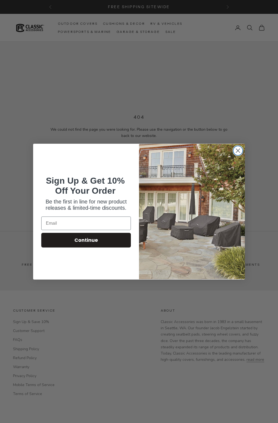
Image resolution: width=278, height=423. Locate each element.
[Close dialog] (238, 150)
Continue (86, 240)
